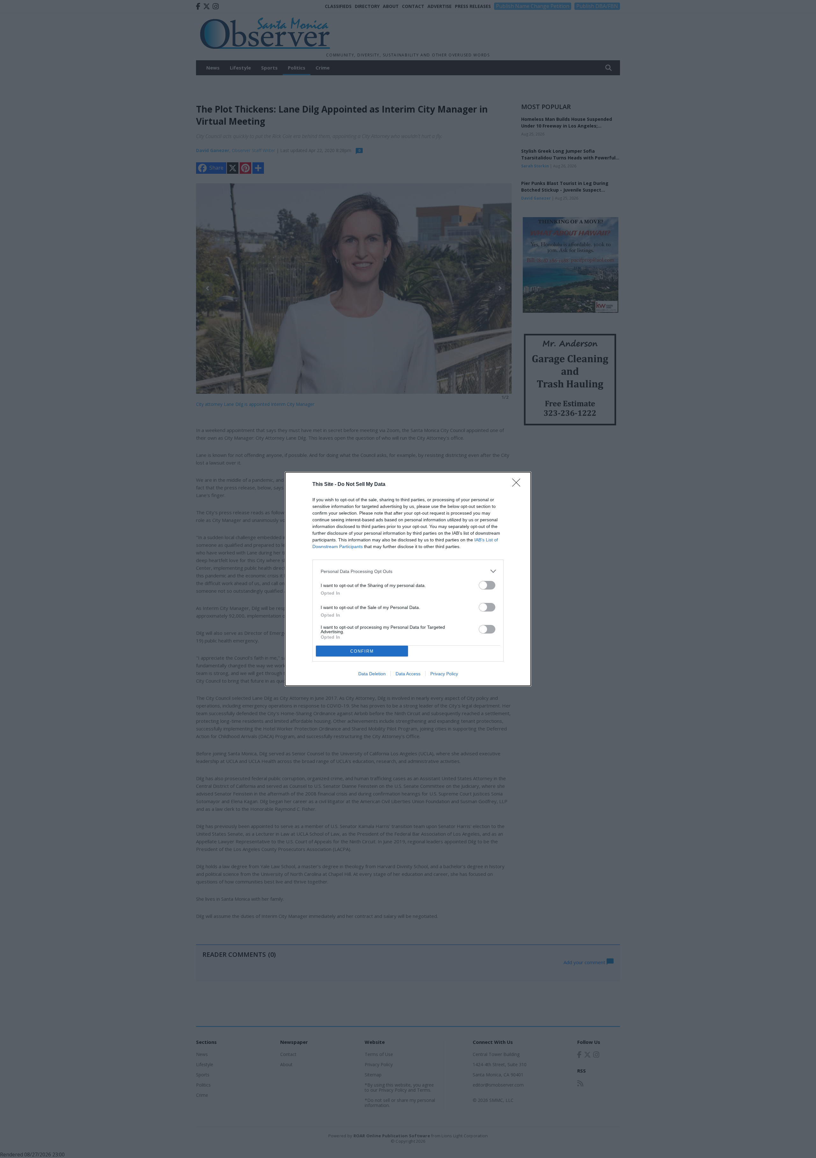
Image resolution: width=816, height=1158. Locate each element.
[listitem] (408, 571)
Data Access (408, 673)
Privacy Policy (444, 673)
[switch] (487, 585)
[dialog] (408, 579)
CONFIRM (362, 651)
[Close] (518, 485)
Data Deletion (372, 673)
